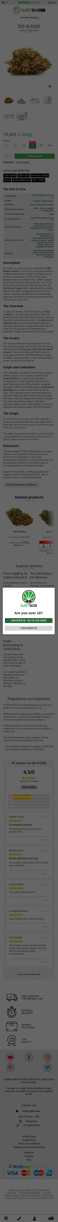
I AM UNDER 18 (28, 628)
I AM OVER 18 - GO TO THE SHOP (29, 620)
